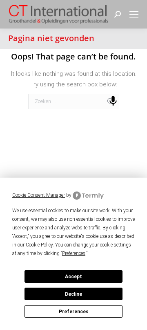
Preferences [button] (73, 253)
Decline (73, 294)
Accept (73, 276)
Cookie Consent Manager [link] (38, 195)
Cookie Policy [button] (39, 245)
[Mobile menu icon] (134, 14)
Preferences (74, 312)
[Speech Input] (113, 101)
